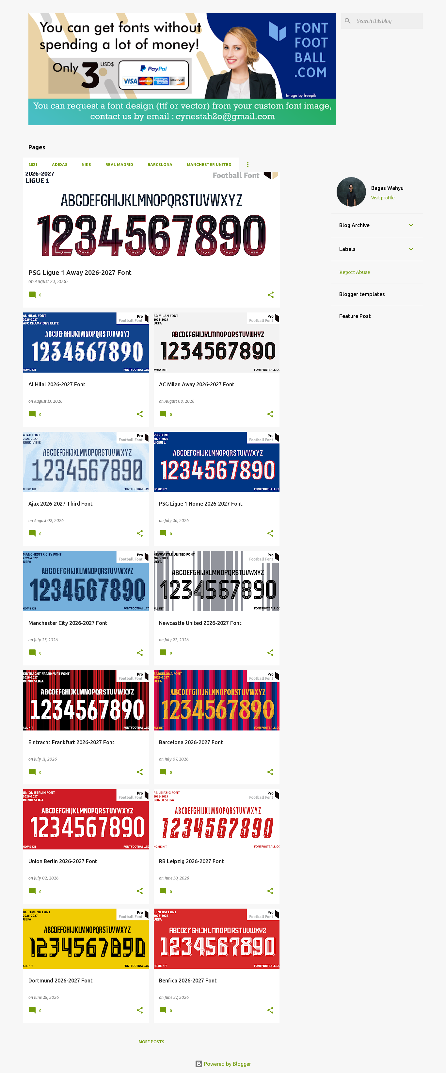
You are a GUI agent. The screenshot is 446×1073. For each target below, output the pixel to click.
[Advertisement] (306, 270)
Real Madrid (119, 164)
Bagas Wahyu (387, 188)
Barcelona (160, 164)
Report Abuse (354, 272)
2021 (33, 164)
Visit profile (383, 197)
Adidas (59, 164)
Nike (86, 164)
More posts (151, 1042)
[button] (271, 295)
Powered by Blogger (227, 1064)
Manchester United (209, 164)
